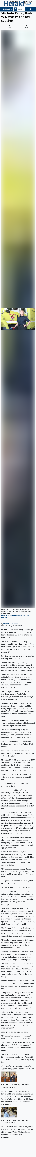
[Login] (30, 9)
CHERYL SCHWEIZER (10, 624)
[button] (3, 319)
